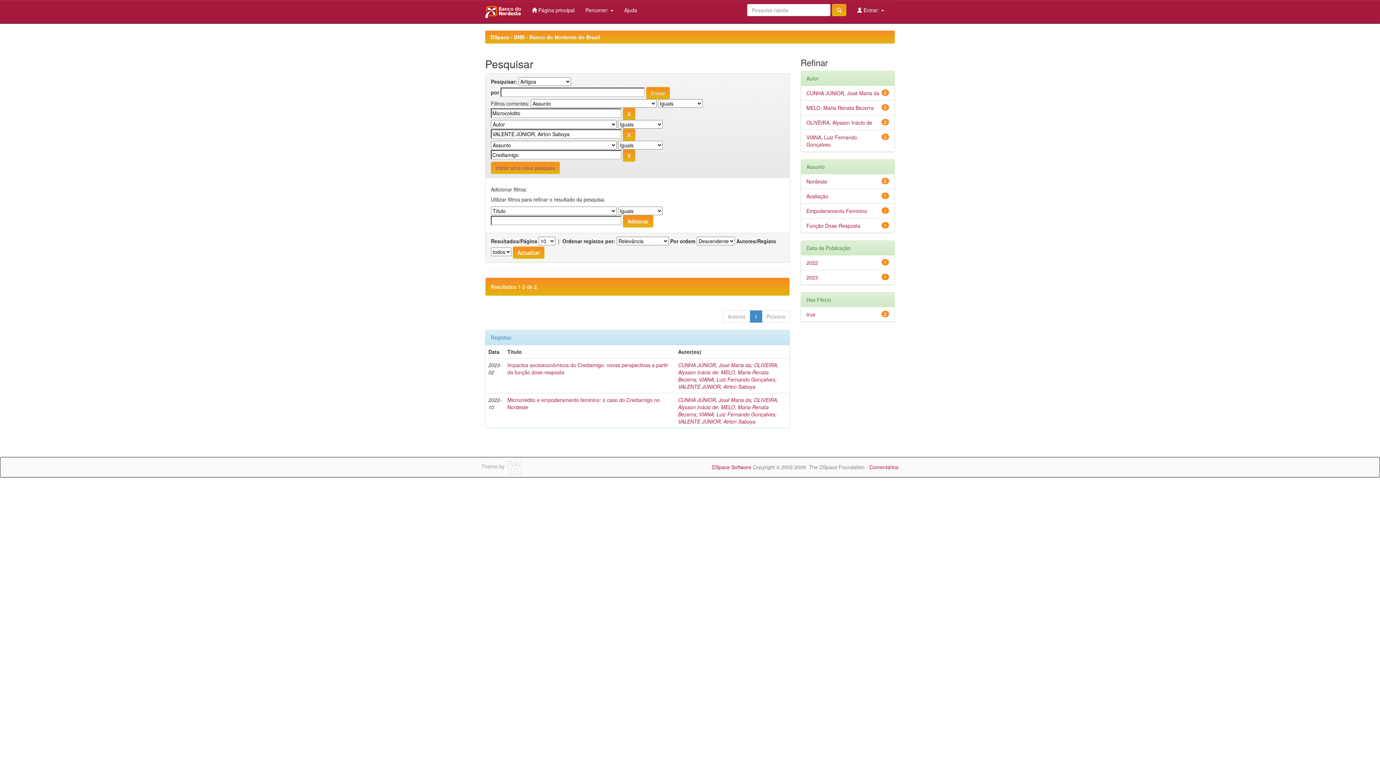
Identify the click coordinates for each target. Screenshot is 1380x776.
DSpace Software (731, 467)
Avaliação (817, 196)
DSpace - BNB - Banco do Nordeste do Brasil (545, 37)
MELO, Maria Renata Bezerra (840, 107)
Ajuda (630, 10)
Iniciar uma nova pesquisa (525, 167)
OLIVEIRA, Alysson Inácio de (839, 122)
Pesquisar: (504, 81)
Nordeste (816, 181)
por (495, 92)
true (810, 314)
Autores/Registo (756, 241)
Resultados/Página (514, 241)
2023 (812, 277)
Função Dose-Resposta (833, 225)
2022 (812, 262)
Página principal (556, 10)
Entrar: (871, 10)
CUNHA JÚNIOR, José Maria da (714, 365)
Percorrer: (597, 10)
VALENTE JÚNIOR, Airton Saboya (716, 386)
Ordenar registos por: (588, 241)
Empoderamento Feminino (836, 210)
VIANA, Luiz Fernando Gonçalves (737, 379)
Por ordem (682, 241)
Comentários (883, 467)
